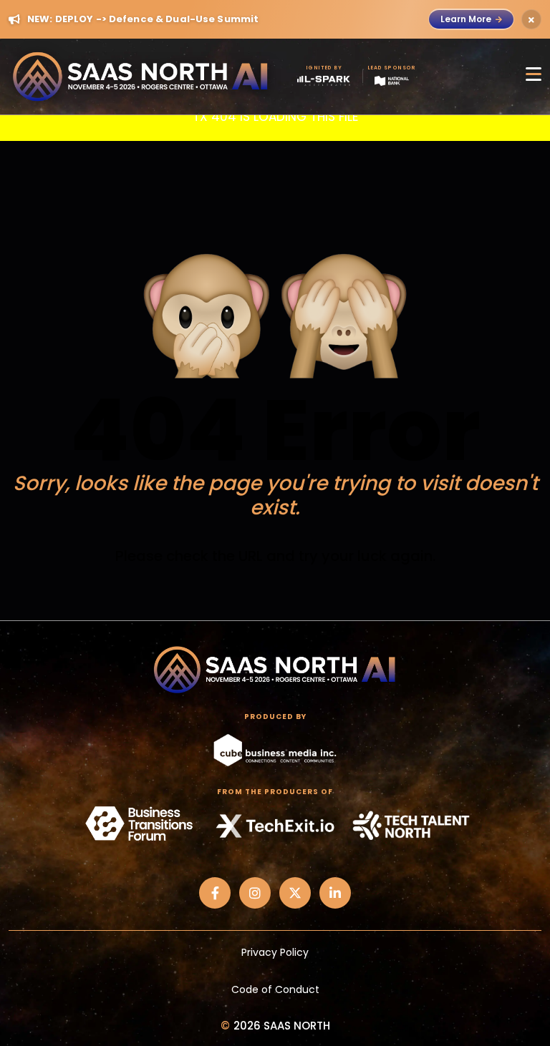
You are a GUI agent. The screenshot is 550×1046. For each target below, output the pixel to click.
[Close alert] (531, 19)
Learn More (465, 19)
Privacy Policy (275, 952)
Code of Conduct (275, 989)
